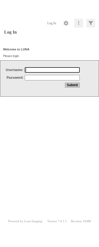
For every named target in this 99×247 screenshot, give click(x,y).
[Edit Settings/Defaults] (66, 23)
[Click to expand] (90, 23)
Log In (51, 23)
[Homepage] (49, 8)
